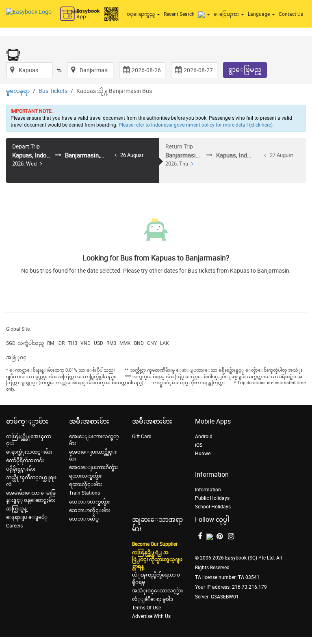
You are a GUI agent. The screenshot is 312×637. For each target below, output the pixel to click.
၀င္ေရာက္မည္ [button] (141, 14)
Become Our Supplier (155, 544)
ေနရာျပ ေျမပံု (27, 517)
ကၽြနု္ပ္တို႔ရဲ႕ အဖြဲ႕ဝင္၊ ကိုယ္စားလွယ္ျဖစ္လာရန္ (157, 559)
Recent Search (179, 14)
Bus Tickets (53, 91)
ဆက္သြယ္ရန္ (16, 509)
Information (208, 490)
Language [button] (259, 14)
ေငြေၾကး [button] (227, 14)
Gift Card (142, 436)
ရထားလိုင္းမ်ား (85, 484)
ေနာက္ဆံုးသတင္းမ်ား (29, 452)
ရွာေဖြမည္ (245, 69)
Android (203, 436)
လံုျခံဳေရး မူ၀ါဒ (152, 599)
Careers (14, 526)
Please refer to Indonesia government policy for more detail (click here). (196, 125)
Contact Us (291, 14)
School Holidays (213, 507)
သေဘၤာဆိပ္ (84, 519)
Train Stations (84, 493)
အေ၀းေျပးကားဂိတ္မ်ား (93, 467)
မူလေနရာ (18, 91)
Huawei (203, 453)
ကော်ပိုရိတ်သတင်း (25, 460)
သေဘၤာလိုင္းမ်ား (89, 510)
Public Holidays (212, 498)
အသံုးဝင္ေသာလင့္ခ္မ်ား (157, 591)
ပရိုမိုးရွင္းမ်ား (20, 469)
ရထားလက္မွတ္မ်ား (85, 476)
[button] (205, 14)
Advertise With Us (151, 616)
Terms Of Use (146, 608)
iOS (198, 445)
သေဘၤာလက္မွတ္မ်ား (89, 502)
